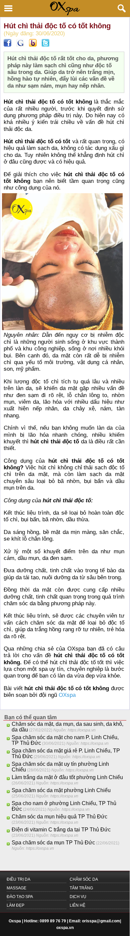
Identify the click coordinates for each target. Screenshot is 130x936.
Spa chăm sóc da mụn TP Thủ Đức (53, 842)
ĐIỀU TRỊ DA (18, 879)
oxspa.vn (65, 927)
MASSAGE (16, 888)
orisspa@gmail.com (101, 921)
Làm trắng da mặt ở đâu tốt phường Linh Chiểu (67, 777)
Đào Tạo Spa (20, 896)
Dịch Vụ (78, 896)
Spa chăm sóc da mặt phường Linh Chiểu (61, 790)
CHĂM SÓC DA (84, 879)
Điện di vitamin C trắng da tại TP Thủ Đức (61, 829)
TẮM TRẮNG (81, 888)
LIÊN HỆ (77, 905)
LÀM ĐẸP (15, 905)
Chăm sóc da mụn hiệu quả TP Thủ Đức (59, 816)
